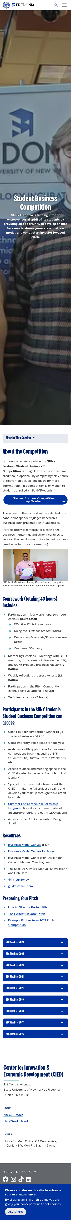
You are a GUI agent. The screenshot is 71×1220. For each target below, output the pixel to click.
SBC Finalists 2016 (15, 1035)
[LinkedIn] (29, 1179)
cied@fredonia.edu (16, 1121)
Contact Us (10, 1172)
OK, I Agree (15, 1211)
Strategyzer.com (20, 879)
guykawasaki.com (20, 886)
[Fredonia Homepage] (19, 4)
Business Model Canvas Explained (31, 851)
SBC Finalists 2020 (15, 989)
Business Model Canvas (24, 844)
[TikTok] (21, 1179)
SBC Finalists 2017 (15, 1024)
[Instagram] (14, 1179)
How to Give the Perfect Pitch (28, 907)
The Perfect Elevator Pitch (26, 914)
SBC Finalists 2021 (15, 978)
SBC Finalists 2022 (15, 966)
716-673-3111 (29, 1172)
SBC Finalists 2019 (15, 1001)
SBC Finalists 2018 (15, 1012)
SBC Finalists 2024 (15, 944)
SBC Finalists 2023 (15, 955)
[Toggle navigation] (64, 5)
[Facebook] (6, 1179)
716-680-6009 (13, 1115)
